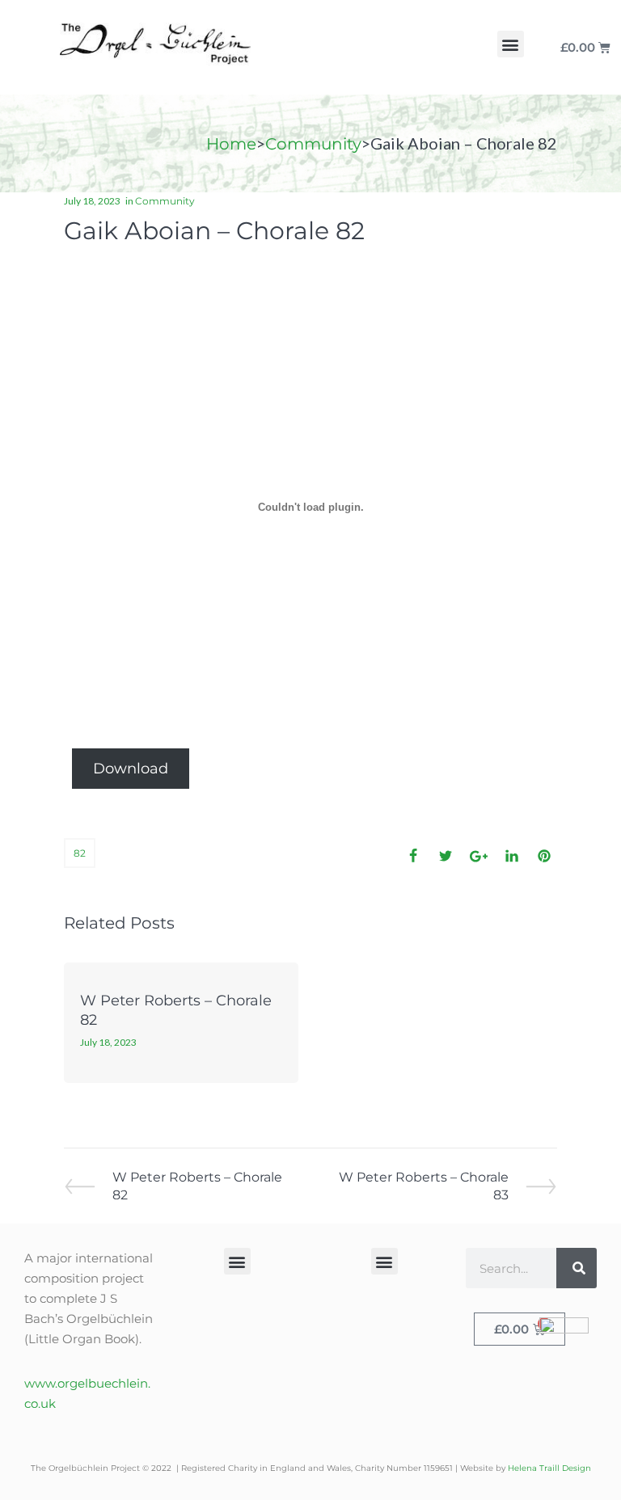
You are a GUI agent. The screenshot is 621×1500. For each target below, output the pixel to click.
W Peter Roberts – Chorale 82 (197, 1185)
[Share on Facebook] (413, 856)
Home (231, 144)
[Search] (576, 1268)
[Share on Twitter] (445, 856)
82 (80, 853)
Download (130, 768)
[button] (510, 44)
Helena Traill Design (549, 1468)
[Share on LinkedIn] (512, 856)
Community (313, 144)
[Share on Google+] (478, 856)
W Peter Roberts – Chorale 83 (423, 1185)
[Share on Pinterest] (544, 856)
